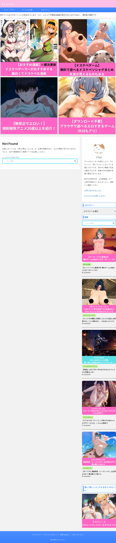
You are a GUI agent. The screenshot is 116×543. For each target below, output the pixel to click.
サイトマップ (36, 535)
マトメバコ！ (8, 4)
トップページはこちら (10, 157)
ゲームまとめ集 (27, 10)
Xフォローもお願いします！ (95, 196)
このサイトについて (77, 535)
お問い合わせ (64, 535)
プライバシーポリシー (50, 535)
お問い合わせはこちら (93, 190)
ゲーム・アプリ (9, 10)
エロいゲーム (45, 10)
